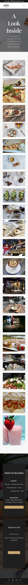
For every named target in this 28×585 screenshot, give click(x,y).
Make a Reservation (14, 507)
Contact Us (14, 552)
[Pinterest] (20, 580)
